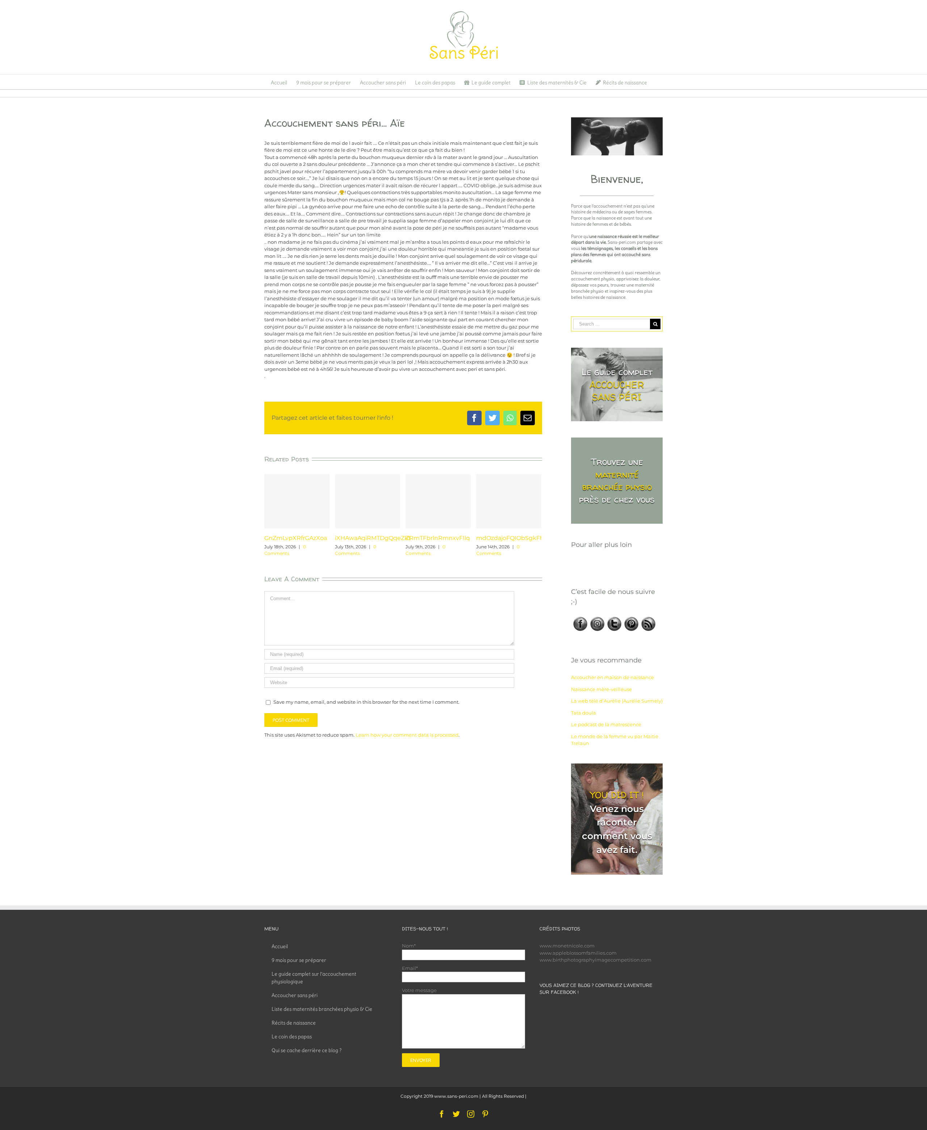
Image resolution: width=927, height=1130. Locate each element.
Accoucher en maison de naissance (612, 677)
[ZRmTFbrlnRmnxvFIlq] (438, 501)
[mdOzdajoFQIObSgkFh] (508, 501)
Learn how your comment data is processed (407, 735)
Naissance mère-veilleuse (601, 689)
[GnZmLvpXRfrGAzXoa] (297, 501)
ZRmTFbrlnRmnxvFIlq (438, 538)
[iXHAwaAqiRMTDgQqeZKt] (367, 501)
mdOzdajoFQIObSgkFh (510, 538)
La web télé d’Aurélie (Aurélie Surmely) (617, 701)
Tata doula (583, 713)
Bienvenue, (617, 179)
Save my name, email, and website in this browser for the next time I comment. (366, 702)
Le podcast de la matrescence (606, 724)
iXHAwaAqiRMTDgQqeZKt (373, 538)
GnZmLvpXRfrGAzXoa (295, 538)
